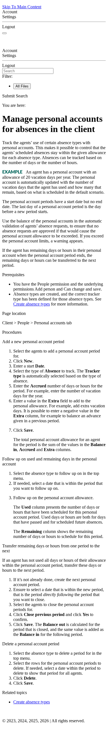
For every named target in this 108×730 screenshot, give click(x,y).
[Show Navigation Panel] (4, 33)
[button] (54, 96)
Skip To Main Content (21, 6)
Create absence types (31, 304)
